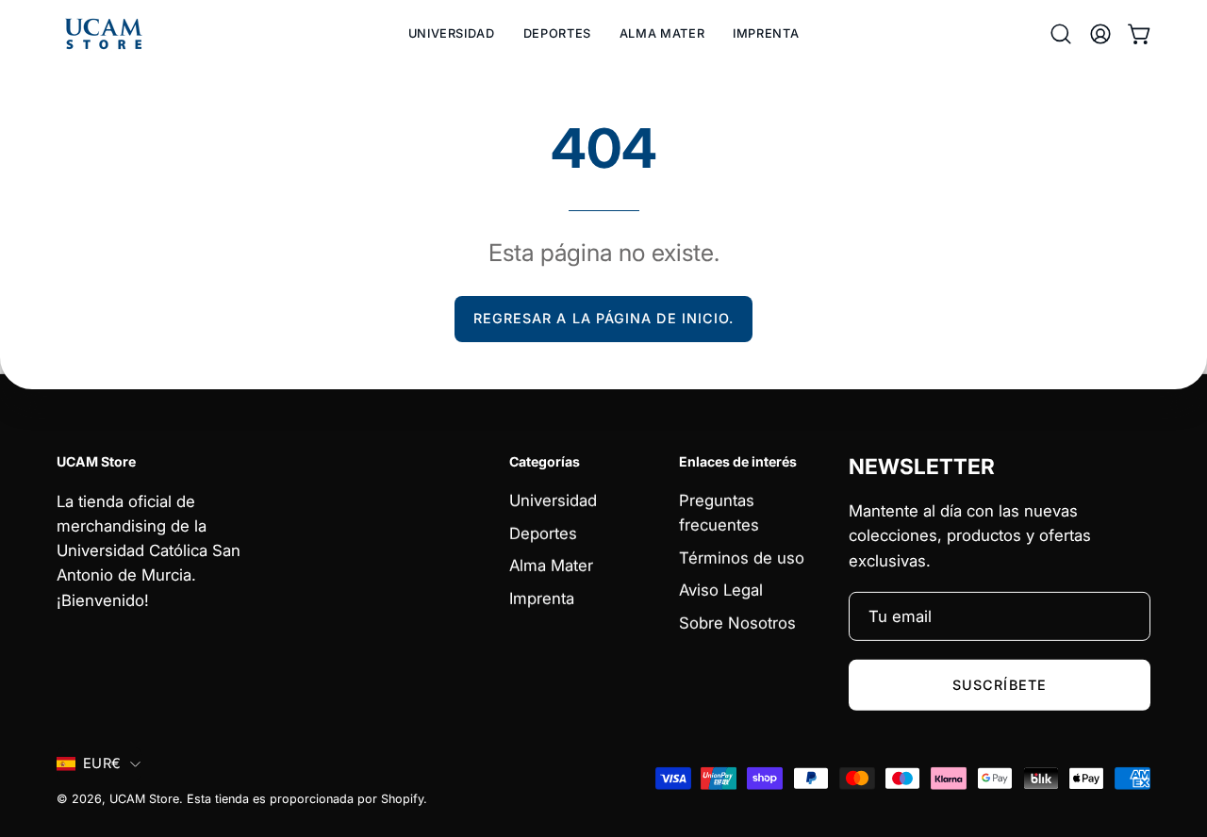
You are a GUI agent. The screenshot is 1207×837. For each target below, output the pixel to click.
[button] (557, 34)
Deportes (543, 533)
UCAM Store (144, 799)
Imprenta (541, 598)
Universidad (553, 500)
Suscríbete (999, 684)
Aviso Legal (721, 591)
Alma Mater (551, 565)
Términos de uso (741, 558)
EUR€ (102, 763)
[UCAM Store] (104, 34)
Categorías (544, 460)
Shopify (402, 799)
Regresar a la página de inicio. (603, 318)
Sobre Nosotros (737, 623)
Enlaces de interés (738, 460)
